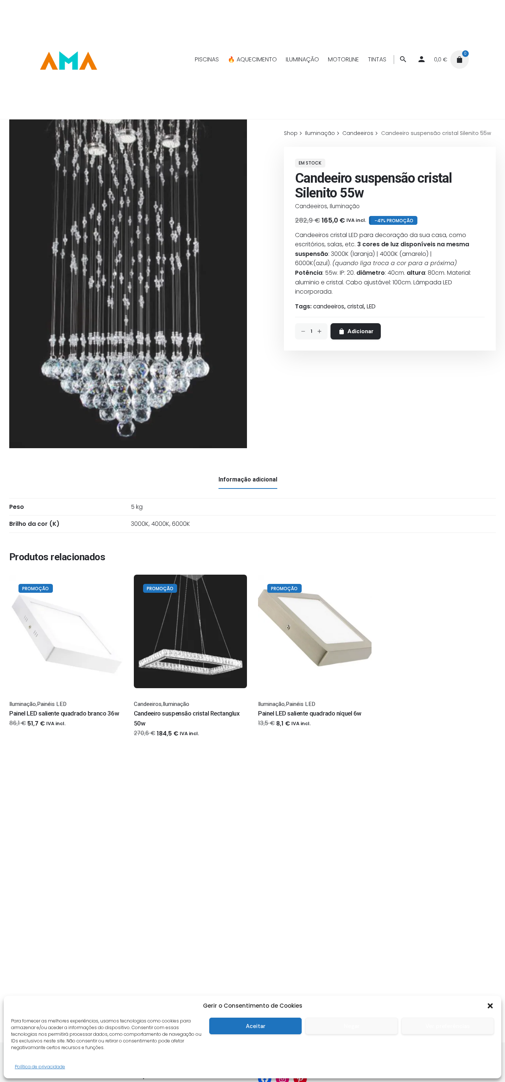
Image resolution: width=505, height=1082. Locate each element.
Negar (352, 1026)
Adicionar (146, 740)
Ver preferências (448, 1026)
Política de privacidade (40, 1067)
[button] (490, 1006)
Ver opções (24, 730)
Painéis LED (52, 704)
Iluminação (345, 206)
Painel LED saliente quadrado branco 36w (64, 713)
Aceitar (255, 1026)
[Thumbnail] (68, 59)
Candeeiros (311, 206)
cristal (355, 306)
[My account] (422, 59)
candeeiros (328, 306)
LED (371, 306)
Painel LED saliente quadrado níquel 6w (309, 713)
